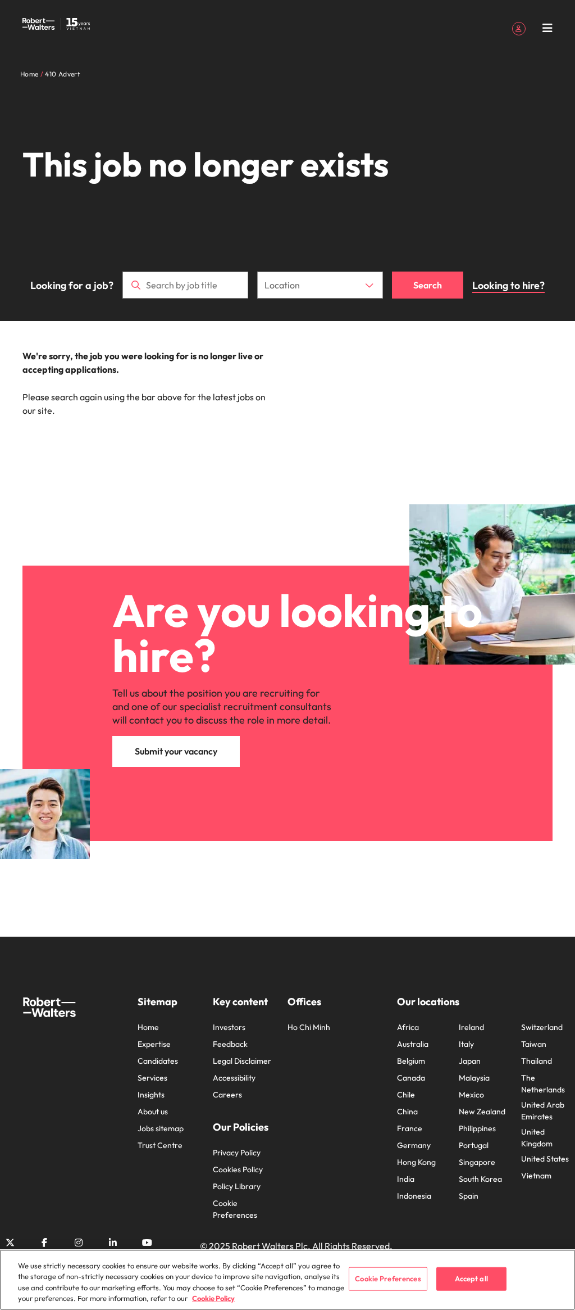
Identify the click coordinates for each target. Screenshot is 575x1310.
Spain (468, 1196)
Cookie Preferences (235, 1209)
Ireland (471, 1027)
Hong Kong (416, 1162)
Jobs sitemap (161, 1128)
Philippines (477, 1128)
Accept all (471, 1278)
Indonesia (414, 1196)
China (407, 1111)
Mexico (471, 1095)
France (409, 1128)
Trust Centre (160, 1145)
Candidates (158, 1061)
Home (148, 1027)
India (405, 1179)
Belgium (411, 1061)
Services (152, 1078)
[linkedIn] (113, 1242)
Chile (406, 1095)
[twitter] (10, 1242)
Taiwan (533, 1044)
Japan (470, 1061)
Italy (466, 1044)
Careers (227, 1095)
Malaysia (474, 1078)
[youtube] (147, 1242)
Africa (408, 1027)
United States (545, 1159)
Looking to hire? (508, 285)
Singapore (477, 1162)
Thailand (536, 1061)
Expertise (154, 1044)
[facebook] (44, 1242)
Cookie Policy (213, 1298)
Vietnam (536, 1176)
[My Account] (519, 27)
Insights (151, 1095)
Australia (412, 1044)
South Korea (480, 1179)
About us (153, 1111)
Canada (411, 1078)
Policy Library (237, 1186)
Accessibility (234, 1078)
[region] (287, 1279)
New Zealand (482, 1111)
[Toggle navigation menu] (547, 28)
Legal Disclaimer (242, 1061)
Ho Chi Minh (309, 1027)
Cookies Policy (238, 1169)
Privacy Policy (237, 1153)
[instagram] (79, 1242)
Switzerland (542, 1027)
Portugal (474, 1145)
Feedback (230, 1044)
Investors (229, 1027)
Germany (414, 1145)
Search (427, 285)
